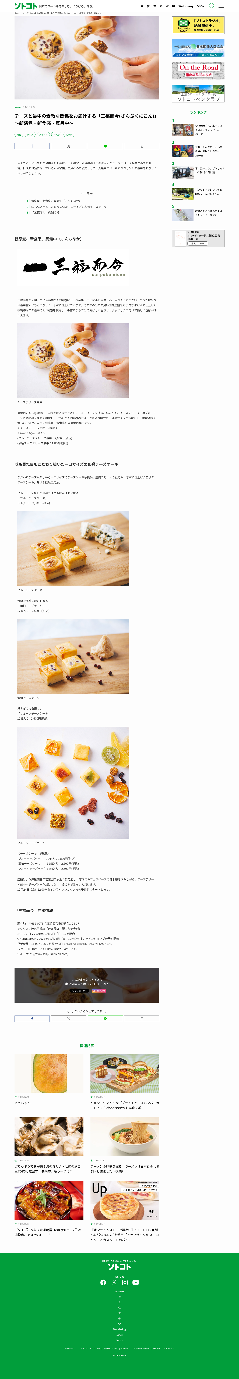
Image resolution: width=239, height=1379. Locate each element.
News (119, 1340)
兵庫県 (69, 134)
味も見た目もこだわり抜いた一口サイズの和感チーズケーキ (69, 207)
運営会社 (156, 1348)
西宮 (19, 134)
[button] (32, 146)
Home (17, 13)
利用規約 (124, 1348)
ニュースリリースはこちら (89, 1348)
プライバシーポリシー (140, 1348)
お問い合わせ (70, 1348)
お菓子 (57, 134)
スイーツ (43, 134)
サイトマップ (169, 1348)
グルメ (30, 134)
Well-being (186, 6)
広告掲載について (111, 1348)
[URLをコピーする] (141, 146)
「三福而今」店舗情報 (45, 212)
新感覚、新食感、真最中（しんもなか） (56, 201)
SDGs (200, 6)
